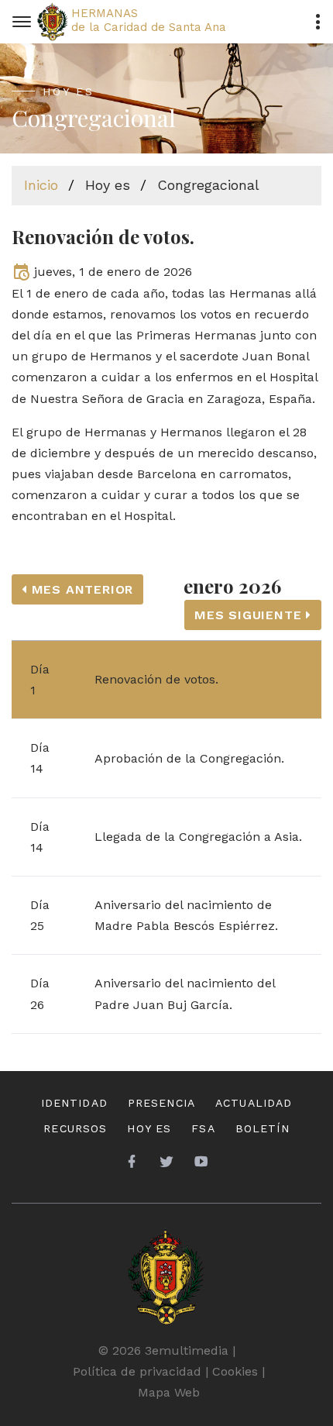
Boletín (262, 1128)
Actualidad (253, 1103)
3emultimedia (186, 1350)
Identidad (74, 1103)
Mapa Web (169, 1392)
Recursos (75, 1128)
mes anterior (80, 589)
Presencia (161, 1103)
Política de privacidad (137, 1371)
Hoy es (149, 1128)
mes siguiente (250, 615)
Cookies (235, 1371)
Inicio (41, 185)
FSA (203, 1128)
